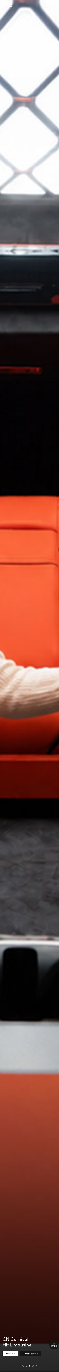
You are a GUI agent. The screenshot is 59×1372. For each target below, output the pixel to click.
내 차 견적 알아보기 (30, 1353)
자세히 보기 (10, 1353)
